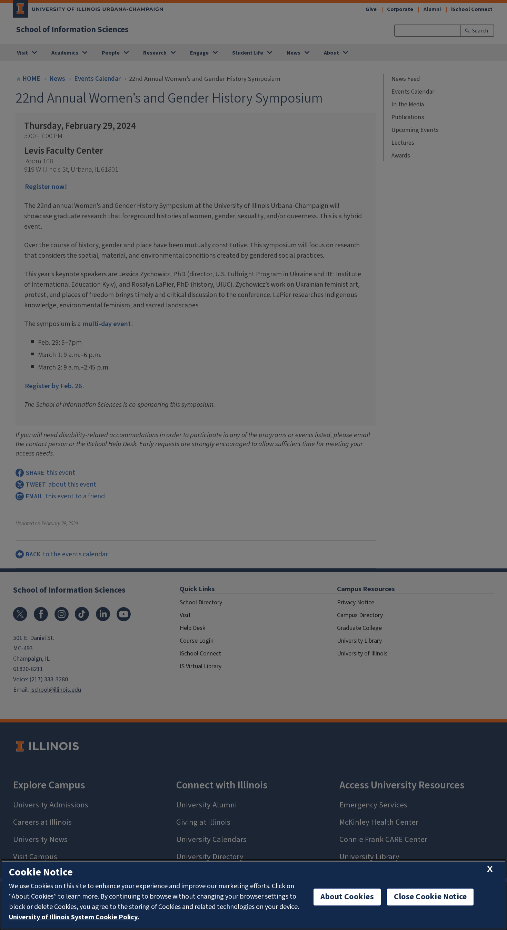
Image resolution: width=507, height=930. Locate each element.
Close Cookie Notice (430, 897)
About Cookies (347, 897)
